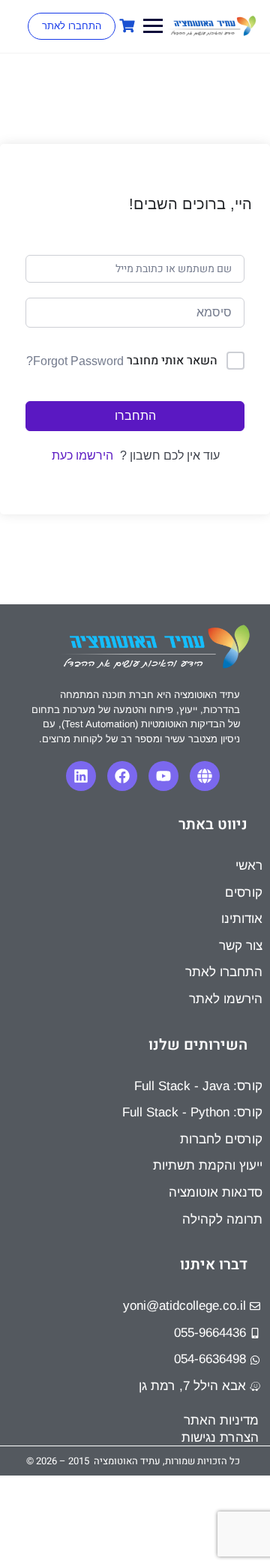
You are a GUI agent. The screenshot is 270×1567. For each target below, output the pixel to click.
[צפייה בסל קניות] (125, 26)
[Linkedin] (81, 776)
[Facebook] (122, 776)
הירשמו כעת (82, 455)
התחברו (135, 415)
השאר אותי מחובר (172, 361)
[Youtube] (163, 776)
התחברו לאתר (71, 25)
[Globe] (205, 776)
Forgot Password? (75, 361)
